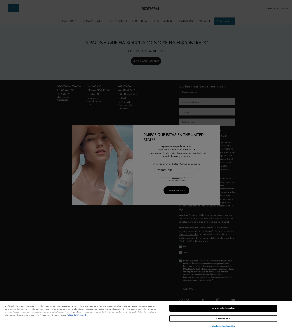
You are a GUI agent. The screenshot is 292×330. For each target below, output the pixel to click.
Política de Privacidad (76, 315)
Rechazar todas (223, 319)
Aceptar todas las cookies (223, 308)
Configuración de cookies (223, 326)
